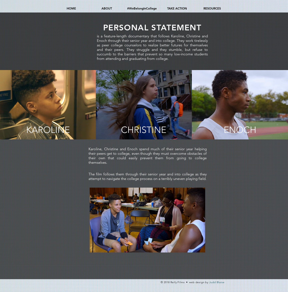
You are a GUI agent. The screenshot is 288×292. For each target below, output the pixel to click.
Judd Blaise (216, 282)
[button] (106, 9)
